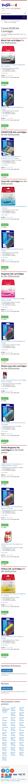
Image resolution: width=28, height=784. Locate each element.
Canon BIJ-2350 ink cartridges (21, 714)
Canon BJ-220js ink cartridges (21, 748)
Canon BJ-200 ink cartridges (4, 739)
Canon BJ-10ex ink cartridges (21, 719)
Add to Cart (4, 83)
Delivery (12, 8)
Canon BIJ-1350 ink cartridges (21, 709)
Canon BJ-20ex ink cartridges (13, 729)
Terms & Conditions (21, 779)
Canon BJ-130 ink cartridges (13, 734)
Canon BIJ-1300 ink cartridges (13, 709)
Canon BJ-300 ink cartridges (13, 753)
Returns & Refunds (16, 780)
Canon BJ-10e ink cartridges (13, 719)
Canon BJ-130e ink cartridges (21, 734)
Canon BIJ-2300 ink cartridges (13, 714)
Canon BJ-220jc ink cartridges (13, 748)
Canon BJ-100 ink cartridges (4, 734)
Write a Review (6, 688)
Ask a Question (6, 670)
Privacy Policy (13, 779)
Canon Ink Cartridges (14, 20)
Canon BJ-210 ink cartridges (21, 744)
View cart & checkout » (6, 13)
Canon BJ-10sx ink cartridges (4, 724)
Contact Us (8, 8)
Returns (3, 8)
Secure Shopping (5, 779)
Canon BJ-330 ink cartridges (4, 758)
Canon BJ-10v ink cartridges (13, 724)
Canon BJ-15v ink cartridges (21, 724)
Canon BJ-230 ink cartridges (4, 753)
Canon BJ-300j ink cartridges (21, 753)
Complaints (8, 780)
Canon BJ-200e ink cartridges (13, 739)
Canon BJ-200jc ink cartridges (4, 744)
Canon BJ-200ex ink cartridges (21, 739)
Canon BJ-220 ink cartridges (4, 748)
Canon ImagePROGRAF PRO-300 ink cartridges (6, 710)
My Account (17, 8)
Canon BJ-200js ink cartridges (13, 744)
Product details (4, 73)
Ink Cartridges (4, 20)
